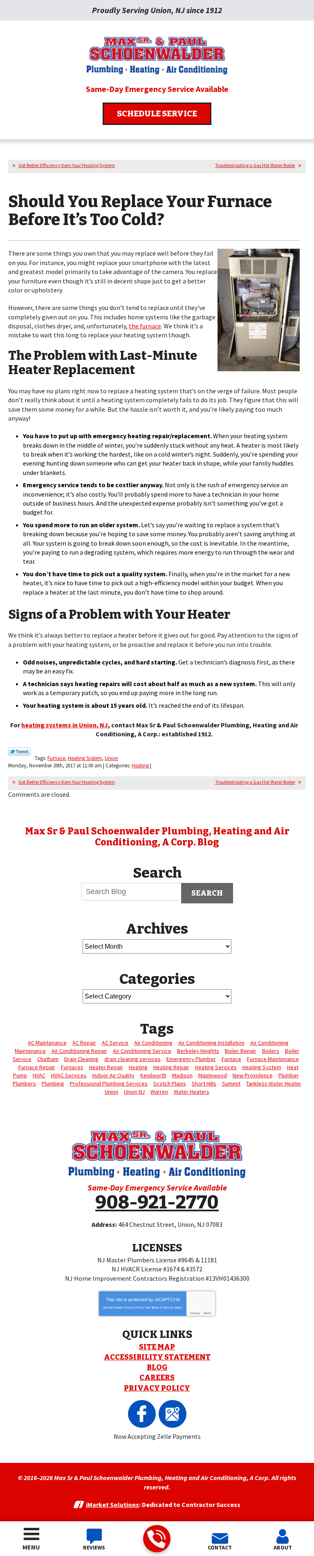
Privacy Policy (134, 1307)
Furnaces (72, 1067)
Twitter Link (19, 751)
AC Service (115, 1042)
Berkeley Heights (198, 1050)
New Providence (253, 1075)
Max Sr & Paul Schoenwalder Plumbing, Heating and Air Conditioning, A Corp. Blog (157, 836)
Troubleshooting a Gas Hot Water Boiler (255, 165)
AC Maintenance (47, 1042)
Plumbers (24, 1083)
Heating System (85, 758)
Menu (31, 1547)
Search (207, 893)
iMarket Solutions (112, 1504)
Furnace (56, 758)
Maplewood (212, 1075)
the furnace (145, 326)
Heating (140, 765)
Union (111, 758)
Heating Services (216, 1067)
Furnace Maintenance (273, 1059)
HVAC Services (69, 1075)
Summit (231, 1083)
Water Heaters (191, 1091)
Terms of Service (162, 1307)
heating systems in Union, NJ (64, 725)
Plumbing (53, 1083)
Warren (159, 1091)
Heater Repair (106, 1067)
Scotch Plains (169, 1083)
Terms (207, 1313)
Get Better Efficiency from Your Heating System (66, 165)
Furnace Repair (36, 1067)
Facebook (142, 1414)
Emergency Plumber (191, 1059)
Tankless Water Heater (273, 1083)
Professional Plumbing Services (109, 1083)
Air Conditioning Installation (211, 1042)
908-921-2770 (156, 1538)
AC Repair (84, 1042)
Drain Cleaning (81, 1059)
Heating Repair (171, 1067)
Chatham (47, 1059)
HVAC (39, 1075)
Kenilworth (153, 1075)
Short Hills (204, 1083)
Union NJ (134, 1091)
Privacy (195, 1313)
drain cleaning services (132, 1059)
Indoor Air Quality (113, 1075)
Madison (182, 1075)
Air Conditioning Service (142, 1050)
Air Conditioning (153, 1042)
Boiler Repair (240, 1050)
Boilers (270, 1050)
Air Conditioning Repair (79, 1050)
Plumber (288, 1075)
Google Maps (172, 1414)
